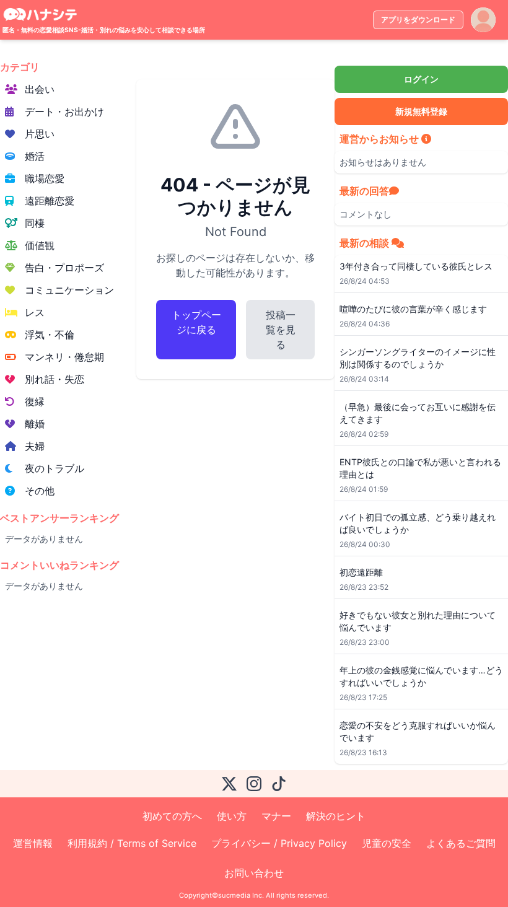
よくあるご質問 (461, 843)
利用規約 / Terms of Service (132, 843)
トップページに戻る (196, 322)
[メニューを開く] (483, 19)
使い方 (232, 816)
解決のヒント (336, 816)
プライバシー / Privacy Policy (279, 843)
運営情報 (33, 843)
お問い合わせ (254, 873)
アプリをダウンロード (418, 19)
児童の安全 (386, 843)
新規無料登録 (421, 111)
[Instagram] (254, 783)
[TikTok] (278, 783)
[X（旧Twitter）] (229, 783)
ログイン (421, 79)
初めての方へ (172, 816)
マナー (276, 816)
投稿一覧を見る (281, 330)
